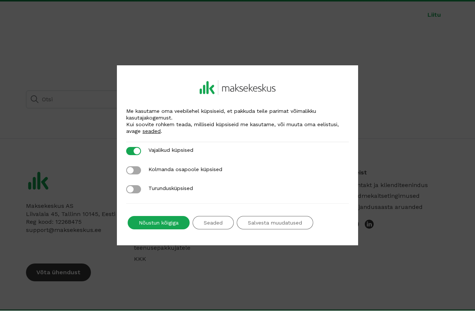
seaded (151, 131)
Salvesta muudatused (275, 223)
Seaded (213, 223)
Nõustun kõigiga (158, 223)
